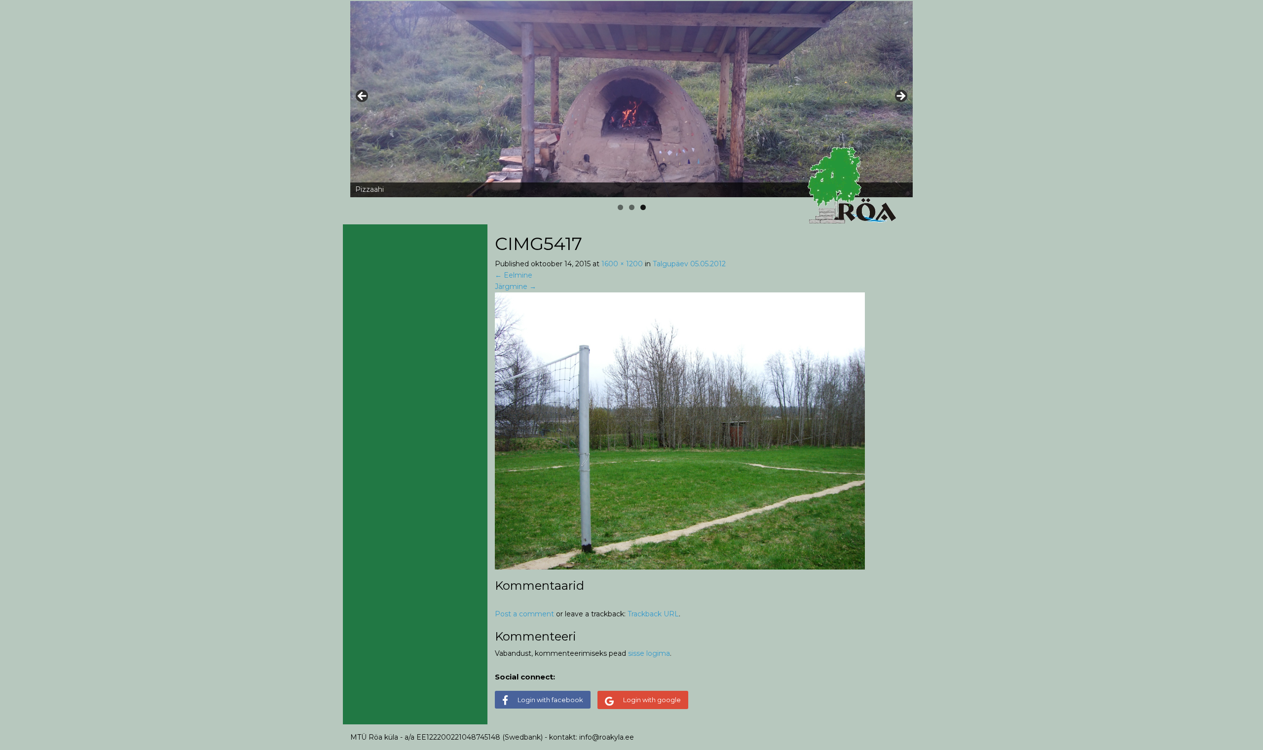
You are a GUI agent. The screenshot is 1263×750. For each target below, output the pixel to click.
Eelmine (513, 275)
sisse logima (649, 653)
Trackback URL (653, 613)
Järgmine (515, 286)
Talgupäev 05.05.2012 (689, 263)
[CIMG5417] (680, 430)
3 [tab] (643, 207)
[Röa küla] (853, 185)
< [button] (362, 96)
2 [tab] (631, 207)
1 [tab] (620, 207)
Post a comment (524, 613)
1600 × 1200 (622, 263)
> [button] (900, 96)
